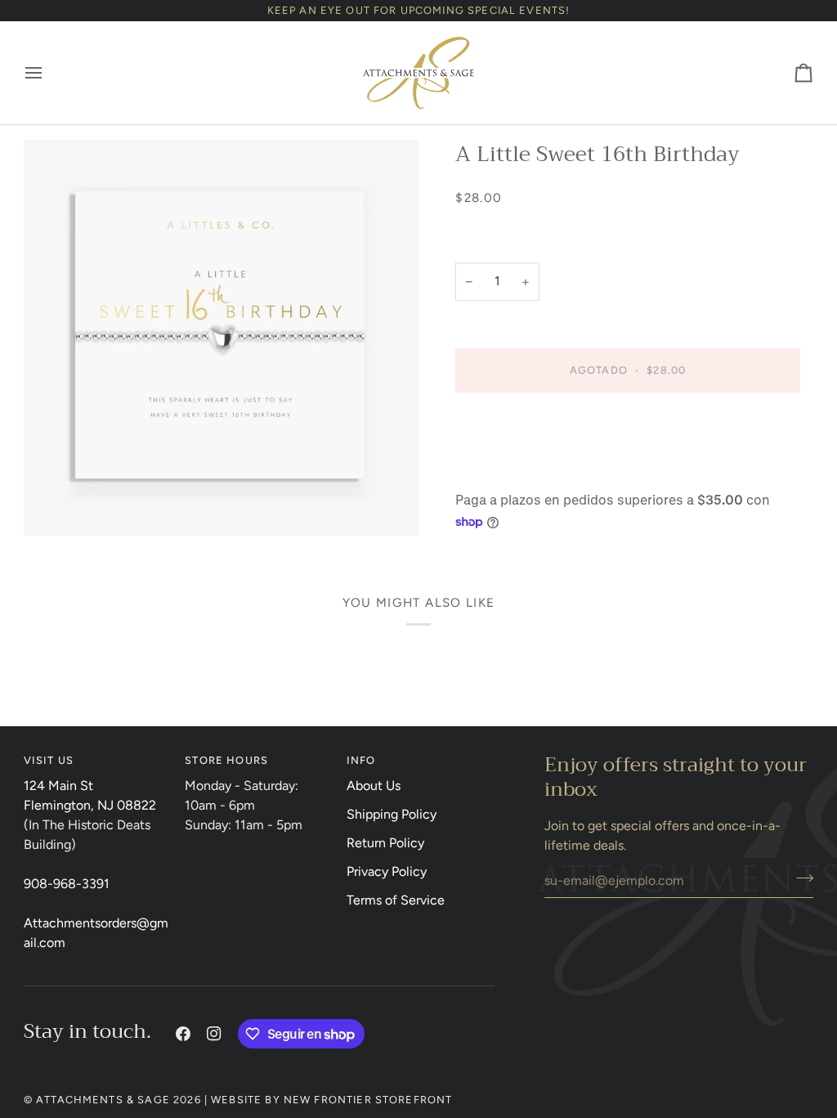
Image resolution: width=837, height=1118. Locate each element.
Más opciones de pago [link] (520, 471)
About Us (374, 785)
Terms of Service (396, 900)
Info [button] (361, 760)
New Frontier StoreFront (368, 1099)
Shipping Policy (391, 814)
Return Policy (385, 843)
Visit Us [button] (49, 760)
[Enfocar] (221, 338)
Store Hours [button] (226, 760)
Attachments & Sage (103, 1099)
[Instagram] (214, 1033)
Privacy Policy (387, 871)
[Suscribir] (799, 878)
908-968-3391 (67, 883)
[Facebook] (183, 1033)
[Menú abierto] (48, 72)
